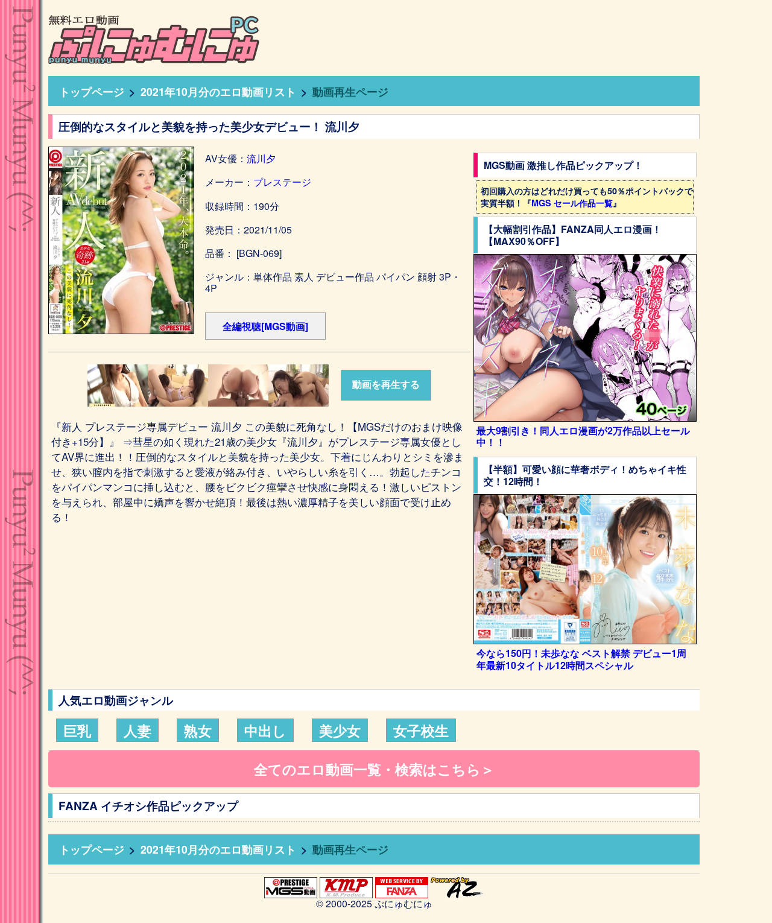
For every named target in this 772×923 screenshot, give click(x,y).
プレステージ (282, 182)
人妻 (137, 730)
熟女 (198, 730)
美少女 (340, 730)
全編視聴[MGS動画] (265, 326)
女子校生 (421, 730)
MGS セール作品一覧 (572, 203)
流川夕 (261, 158)
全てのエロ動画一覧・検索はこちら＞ (374, 769)
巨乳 (77, 730)
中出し (265, 730)
